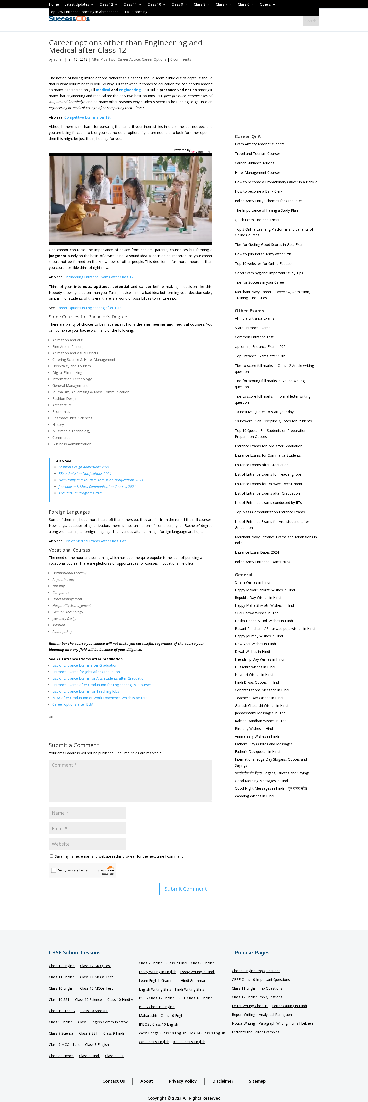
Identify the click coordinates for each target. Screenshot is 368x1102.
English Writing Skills (155, 990)
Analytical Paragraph (275, 1015)
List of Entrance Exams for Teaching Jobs (85, 691)
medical (103, 89)
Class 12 (106, 5)
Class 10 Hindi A (120, 1000)
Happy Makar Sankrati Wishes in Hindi (265, 590)
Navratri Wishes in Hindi (254, 674)
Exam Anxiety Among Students (260, 144)
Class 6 (243, 5)
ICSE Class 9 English (189, 1042)
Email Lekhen (302, 1024)
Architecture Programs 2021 (81, 493)
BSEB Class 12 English (157, 998)
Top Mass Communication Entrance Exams (270, 512)
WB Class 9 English (154, 1042)
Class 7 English (151, 963)
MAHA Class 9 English (207, 1033)
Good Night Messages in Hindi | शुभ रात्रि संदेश (271, 788)
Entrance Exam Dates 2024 (257, 552)
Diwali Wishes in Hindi (252, 651)
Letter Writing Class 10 (250, 1006)
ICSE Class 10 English (195, 998)
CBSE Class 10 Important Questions (261, 980)
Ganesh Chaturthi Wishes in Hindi (261, 705)
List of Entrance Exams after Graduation (84, 665)
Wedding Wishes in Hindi (254, 796)
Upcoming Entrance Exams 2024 (261, 346)
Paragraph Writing (273, 1024)
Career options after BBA (72, 704)
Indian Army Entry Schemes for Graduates (269, 200)
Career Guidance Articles (254, 163)
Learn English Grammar (158, 981)
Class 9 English (61, 1023)
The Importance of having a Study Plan (266, 210)
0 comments (180, 59)
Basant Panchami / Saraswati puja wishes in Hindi (275, 628)
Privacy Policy (183, 1081)
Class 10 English (62, 989)
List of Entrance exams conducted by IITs (268, 502)
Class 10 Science (88, 1000)
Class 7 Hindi (176, 963)
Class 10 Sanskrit (94, 1011)
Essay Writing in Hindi (197, 972)
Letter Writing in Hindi (289, 1006)
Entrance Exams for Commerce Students (268, 455)
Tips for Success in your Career (260, 282)
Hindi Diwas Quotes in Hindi (258, 682)
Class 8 (199, 5)
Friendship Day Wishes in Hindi (259, 659)
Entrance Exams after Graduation (262, 464)
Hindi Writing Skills (189, 990)
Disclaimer (222, 1081)
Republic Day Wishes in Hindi (258, 597)
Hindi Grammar (193, 981)
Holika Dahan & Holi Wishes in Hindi (264, 620)
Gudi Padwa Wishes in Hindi (257, 613)
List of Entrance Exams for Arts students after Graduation (99, 678)
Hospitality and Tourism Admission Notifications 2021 (101, 480)
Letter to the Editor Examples (255, 1032)
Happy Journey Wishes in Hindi (259, 636)
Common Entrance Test (254, 337)
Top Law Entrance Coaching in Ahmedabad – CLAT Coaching (98, 12)
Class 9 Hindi (113, 1034)
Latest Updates (76, 5)
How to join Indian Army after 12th (263, 254)
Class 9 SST (88, 1034)
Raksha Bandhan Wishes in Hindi (261, 720)
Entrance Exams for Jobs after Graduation (86, 671)
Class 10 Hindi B (62, 1011)
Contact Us (113, 1081)
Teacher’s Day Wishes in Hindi (259, 697)
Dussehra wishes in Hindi (255, 667)
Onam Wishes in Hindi (252, 582)
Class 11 (130, 5)
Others (265, 5)
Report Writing (243, 1015)
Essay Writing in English (157, 972)
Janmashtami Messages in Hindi (260, 713)
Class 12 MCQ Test (95, 966)
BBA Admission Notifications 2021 (85, 473)
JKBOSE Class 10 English (158, 1025)
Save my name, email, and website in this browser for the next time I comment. (119, 856)
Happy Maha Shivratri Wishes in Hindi (265, 605)
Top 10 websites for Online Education (265, 263)
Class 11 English (62, 978)
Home (54, 5)
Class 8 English (97, 1045)
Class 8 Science (61, 1056)
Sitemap (257, 1081)
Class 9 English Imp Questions (256, 971)
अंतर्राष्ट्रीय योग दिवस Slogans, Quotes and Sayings (272, 773)
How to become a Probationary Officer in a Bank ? (276, 182)
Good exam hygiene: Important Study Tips (269, 273)
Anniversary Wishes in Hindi (257, 736)
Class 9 (177, 5)
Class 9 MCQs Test (64, 1045)
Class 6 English (203, 963)
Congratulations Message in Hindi (262, 690)
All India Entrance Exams (254, 318)
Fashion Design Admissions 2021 (84, 467)
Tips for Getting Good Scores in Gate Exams (270, 244)
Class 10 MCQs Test (96, 989)
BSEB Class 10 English (157, 1007)
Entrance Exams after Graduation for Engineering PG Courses (102, 684)
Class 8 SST (114, 1056)
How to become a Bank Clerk (258, 191)
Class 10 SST (59, 1000)
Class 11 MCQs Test (96, 978)
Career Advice (129, 59)
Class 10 (154, 5)
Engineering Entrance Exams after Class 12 (98, 277)
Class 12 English (62, 966)
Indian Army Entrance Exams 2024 (262, 561)
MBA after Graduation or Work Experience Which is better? (99, 697)
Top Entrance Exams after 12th (260, 356)
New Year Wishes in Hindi (255, 643)
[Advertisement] (277, 86)
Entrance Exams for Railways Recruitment (268, 483)
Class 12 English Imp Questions (257, 997)
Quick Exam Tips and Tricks (257, 219)
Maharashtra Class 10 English (163, 1016)
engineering (130, 89)
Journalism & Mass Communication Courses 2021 (97, 486)
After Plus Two (104, 59)
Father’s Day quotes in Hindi (257, 751)
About (146, 1081)
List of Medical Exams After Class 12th (95, 541)
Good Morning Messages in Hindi (262, 780)
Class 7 (221, 5)
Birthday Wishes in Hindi (254, 728)
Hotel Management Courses (258, 172)
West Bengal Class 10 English (162, 1033)
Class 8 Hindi (89, 1056)
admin (59, 59)
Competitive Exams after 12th (88, 117)
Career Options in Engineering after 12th (89, 307)
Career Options (154, 59)
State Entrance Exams (252, 327)
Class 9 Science (61, 1034)
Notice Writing (243, 1024)
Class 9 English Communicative (103, 1023)
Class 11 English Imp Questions (257, 989)
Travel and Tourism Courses (258, 153)
